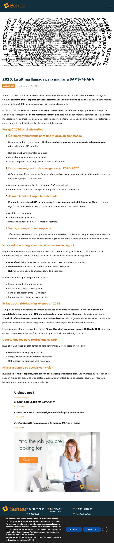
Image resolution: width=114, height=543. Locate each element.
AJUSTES (29, 540)
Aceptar (73, 529)
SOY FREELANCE (36, 509)
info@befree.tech (83, 514)
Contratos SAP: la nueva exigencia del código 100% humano (49, 412)
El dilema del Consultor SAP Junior (34, 401)
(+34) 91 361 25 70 (84, 509)
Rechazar (92, 529)
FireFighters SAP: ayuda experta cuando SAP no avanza (47, 423)
